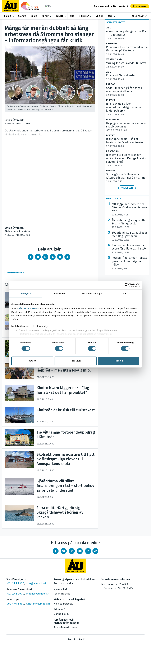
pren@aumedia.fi (36, 583)
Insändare (112, 119)
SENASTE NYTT (115, 22)
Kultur (45, 16)
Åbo (108, 27)
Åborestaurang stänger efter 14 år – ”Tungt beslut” (129, 224)
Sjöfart (22, 16)
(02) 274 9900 (15, 583)
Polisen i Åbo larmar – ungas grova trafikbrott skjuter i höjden (129, 263)
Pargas (110, 84)
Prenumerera (139, 6)
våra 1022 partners (29, 308)
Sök (101, 16)
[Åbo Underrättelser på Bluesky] (64, 551)
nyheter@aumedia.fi (38, 603)
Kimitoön (111, 43)
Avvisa (32, 360)
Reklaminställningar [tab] (92, 293)
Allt (72, 16)
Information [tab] (59, 293)
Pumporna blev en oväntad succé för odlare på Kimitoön (127, 51)
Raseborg (112, 151)
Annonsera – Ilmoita (105, 6)
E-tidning (84, 16)
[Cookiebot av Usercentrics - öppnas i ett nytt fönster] (127, 285)
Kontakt (123, 6)
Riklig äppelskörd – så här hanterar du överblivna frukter (125, 142)
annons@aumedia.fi (37, 593)
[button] (139, 16)
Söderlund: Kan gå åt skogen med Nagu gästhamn (124, 91)
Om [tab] (125, 293)
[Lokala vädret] (47, 6)
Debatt (59, 16)
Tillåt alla (118, 360)
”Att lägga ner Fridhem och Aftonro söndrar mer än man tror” (127, 178)
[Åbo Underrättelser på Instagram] (72, 551)
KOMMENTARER (15, 272)
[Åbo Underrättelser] (75, 566)
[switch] (59, 348)
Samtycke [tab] (26, 293)
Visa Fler (127, 187)
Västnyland (114, 59)
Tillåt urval (75, 360)
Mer (110, 16)
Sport (34, 16)
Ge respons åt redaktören (19, 231)
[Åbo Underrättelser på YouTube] (80, 551)
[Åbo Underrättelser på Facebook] (56, 551)
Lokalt (7, 16)
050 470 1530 (15, 603)
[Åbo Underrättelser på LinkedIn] (88, 551)
